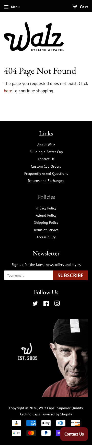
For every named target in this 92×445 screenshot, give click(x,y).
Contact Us (46, 158)
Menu (15, 7)
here (8, 91)
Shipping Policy (46, 222)
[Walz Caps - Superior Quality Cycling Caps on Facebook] (46, 304)
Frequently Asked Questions (46, 173)
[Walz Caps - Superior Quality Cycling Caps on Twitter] (35, 304)
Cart (83, 7)
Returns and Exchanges (46, 180)
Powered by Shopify (56, 414)
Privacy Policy (46, 208)
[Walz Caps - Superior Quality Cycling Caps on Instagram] (57, 304)
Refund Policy (46, 215)
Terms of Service (46, 229)
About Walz (46, 144)
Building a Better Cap (46, 151)
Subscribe (70, 276)
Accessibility (46, 236)
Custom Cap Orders (46, 166)
